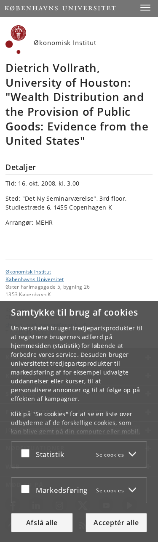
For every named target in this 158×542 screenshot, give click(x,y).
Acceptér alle (116, 522)
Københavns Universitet (34, 279)
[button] (145, 7)
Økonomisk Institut (28, 271)
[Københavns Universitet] (16, 39)
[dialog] (79, 421)
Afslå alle (42, 522)
